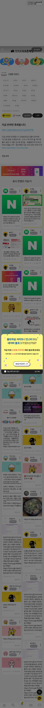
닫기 (36, 372)
